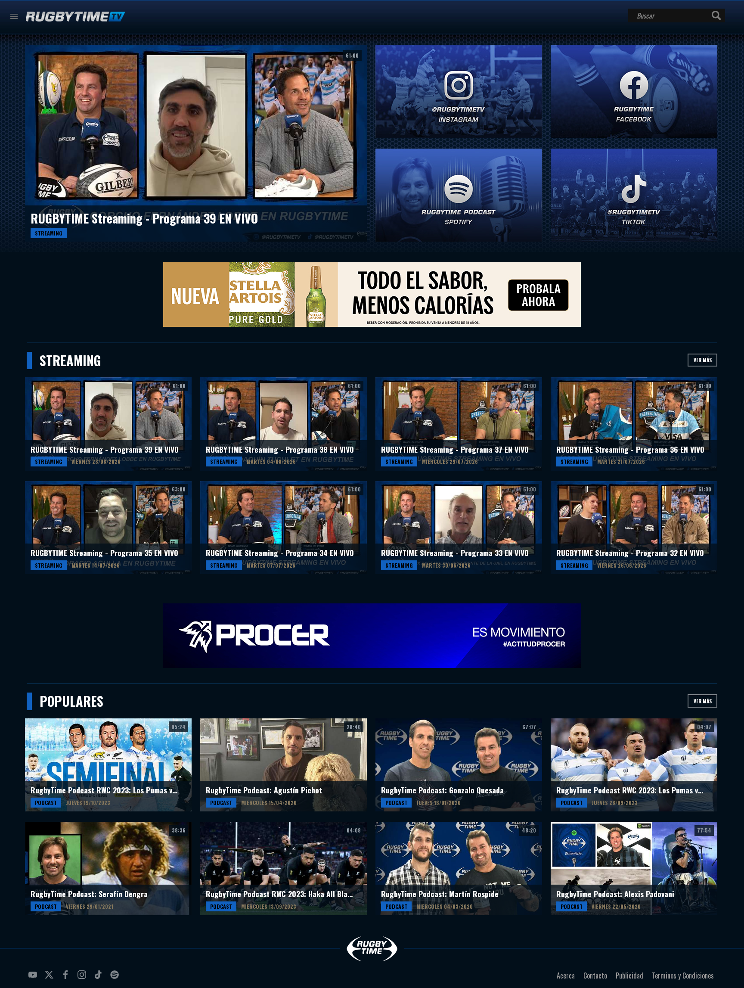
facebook (66, 978)
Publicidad (629, 975)
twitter (50, 978)
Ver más (703, 360)
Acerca (566, 975)
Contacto (595, 975)
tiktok (99, 978)
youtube (34, 978)
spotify (115, 978)
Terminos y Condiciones (683, 975)
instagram (83, 978)
